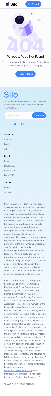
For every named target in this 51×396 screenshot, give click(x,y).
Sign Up (8, 139)
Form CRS (9, 175)
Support (8, 192)
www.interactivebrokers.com (18, 370)
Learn (7, 187)
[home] (11, 4)
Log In (7, 144)
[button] (45, 4)
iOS (5, 149)
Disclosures (9, 166)
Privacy (7, 161)
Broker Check (11, 170)
